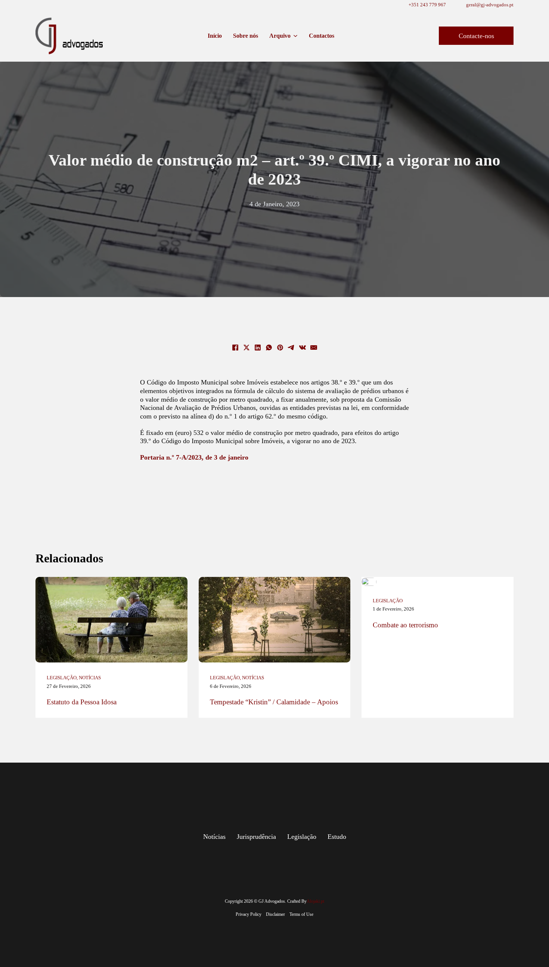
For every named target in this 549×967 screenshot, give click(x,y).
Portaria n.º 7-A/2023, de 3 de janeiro (194, 457)
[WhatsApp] (268, 347)
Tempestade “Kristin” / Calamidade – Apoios (274, 702)
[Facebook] (235, 347)
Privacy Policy (248, 914)
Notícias (90, 677)
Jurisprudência (256, 836)
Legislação (62, 677)
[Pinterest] (280, 347)
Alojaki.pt (315, 901)
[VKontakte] (302, 347)
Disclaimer (275, 914)
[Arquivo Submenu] (295, 36)
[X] (246, 347)
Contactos (321, 36)
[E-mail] (313, 347)
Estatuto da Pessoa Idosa (82, 702)
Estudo (337, 836)
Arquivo (280, 36)
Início (215, 36)
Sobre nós (245, 36)
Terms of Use (301, 914)
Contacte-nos (476, 36)
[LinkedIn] (257, 347)
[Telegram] (291, 347)
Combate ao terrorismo (405, 625)
